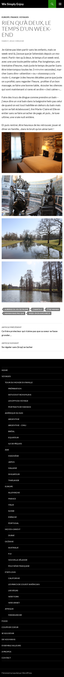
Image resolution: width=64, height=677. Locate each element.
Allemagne (14, 492)
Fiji (9, 553)
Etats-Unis (10, 572)
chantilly (38, 309)
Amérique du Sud (14, 413)
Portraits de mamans (19, 407)
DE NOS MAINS (8, 639)
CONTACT (6, 657)
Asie (7, 449)
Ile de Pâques (15, 443)
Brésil (11, 431)
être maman (53, 309)
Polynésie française (19, 566)
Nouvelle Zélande (17, 560)
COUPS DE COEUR (10, 627)
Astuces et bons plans (19, 394)
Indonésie (13, 456)
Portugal (13, 523)
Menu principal (60, 4)
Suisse (11, 511)
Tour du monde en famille (19, 382)
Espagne (12, 517)
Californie (14, 578)
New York (13, 596)
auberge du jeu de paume (16, 309)
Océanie (9, 541)
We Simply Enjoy (13, 4)
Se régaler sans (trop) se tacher (17, 345)
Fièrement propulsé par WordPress (17, 673)
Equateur (13, 437)
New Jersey (14, 602)
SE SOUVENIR (8, 633)
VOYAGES (24, 17)
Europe (6, 17)
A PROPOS (6, 651)
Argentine (13, 419)
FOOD (5, 621)
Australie (13, 547)
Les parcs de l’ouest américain (24, 584)
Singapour (14, 474)
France (14, 17)
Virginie (19, 41)
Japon (11, 462)
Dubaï (11, 535)
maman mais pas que (14, 313)
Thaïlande (13, 480)
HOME (5, 370)
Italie (11, 505)
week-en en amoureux (39, 313)
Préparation (14, 388)
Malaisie (12, 468)
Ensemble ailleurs (11, 645)
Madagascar (15, 615)
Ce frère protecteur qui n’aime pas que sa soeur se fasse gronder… (29, 331)
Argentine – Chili (17, 425)
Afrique (9, 609)
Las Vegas (13, 590)
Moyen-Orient (12, 529)
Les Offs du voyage (18, 401)
